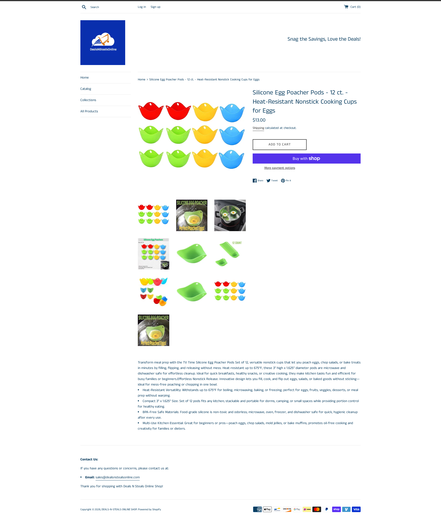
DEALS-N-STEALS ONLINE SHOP (119, 509)
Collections (88, 100)
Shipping (258, 128)
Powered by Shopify (149, 509)
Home (84, 77)
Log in (142, 7)
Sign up (155, 7)
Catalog (85, 88)
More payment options (279, 168)
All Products (89, 111)
